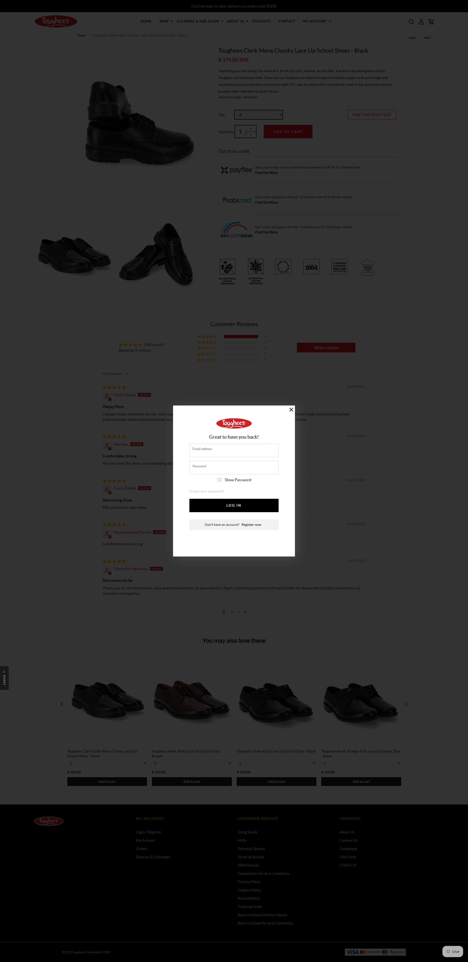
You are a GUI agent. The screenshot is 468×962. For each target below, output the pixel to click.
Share (4, 680)
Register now (251, 525)
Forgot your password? (206, 491)
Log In (234, 505)
